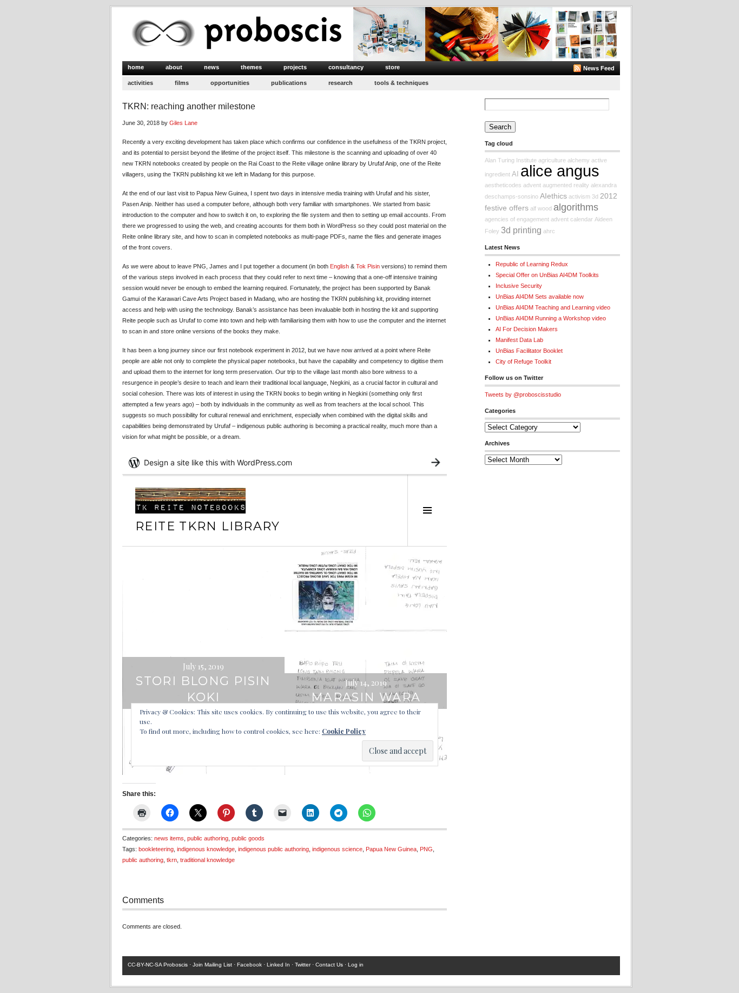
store (392, 67)
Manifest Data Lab (519, 340)
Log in (356, 965)
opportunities (229, 83)
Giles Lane (183, 123)
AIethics (553, 196)
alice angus (559, 171)
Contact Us (329, 965)
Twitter (303, 965)
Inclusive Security (519, 285)
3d (595, 196)
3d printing (521, 230)
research (340, 83)
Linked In (278, 965)
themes (251, 67)
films (182, 83)
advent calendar (572, 219)
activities (140, 83)
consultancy (346, 67)
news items (169, 838)
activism (579, 196)
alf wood (541, 208)
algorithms (575, 207)
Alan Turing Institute (511, 160)
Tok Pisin (368, 266)
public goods (248, 838)
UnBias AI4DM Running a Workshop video (551, 318)
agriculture (552, 160)
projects (295, 67)
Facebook (249, 965)
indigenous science (337, 849)
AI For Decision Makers (527, 329)
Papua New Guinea (391, 849)
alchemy (579, 160)
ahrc (549, 231)
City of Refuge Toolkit (523, 361)
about (174, 67)
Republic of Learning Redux (532, 264)
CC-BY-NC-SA (145, 965)
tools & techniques (401, 83)
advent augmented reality (556, 185)
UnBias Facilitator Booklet (529, 350)
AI (515, 174)
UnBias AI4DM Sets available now (540, 296)
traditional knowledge (207, 860)
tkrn (172, 860)
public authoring (207, 838)
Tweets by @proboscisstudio (523, 394)
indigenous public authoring (273, 849)
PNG (426, 849)
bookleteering (156, 849)
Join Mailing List (212, 965)
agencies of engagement (517, 219)
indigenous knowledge (206, 849)
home (136, 67)
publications (289, 83)
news (211, 67)
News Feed (599, 68)
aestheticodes (503, 185)
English (339, 266)
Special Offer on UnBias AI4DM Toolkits (547, 275)
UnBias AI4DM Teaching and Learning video (553, 307)
